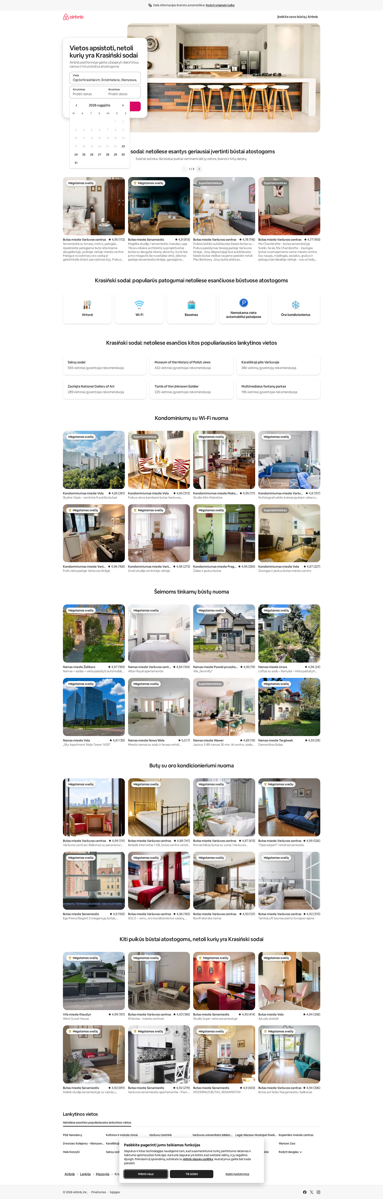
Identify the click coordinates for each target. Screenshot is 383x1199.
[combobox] (105, 79)
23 (123, 146)
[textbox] (87, 94)
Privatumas (98, 1192)
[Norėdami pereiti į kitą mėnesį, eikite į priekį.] (123, 105)
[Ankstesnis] (184, 169)
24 (76, 154)
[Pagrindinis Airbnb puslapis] (73, 16)
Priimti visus (145, 1174)
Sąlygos (115, 1192)
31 (76, 163)
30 (123, 154)
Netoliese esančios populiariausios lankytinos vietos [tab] (97, 1122)
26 (91, 154)
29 (115, 154)
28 (107, 154)
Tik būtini (192, 1174)
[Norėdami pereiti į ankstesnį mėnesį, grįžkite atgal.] (76, 105)
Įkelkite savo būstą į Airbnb (297, 17)
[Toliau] (199, 169)
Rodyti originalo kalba (220, 5)
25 (83, 154)
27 (99, 154)
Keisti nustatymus (237, 1174)
